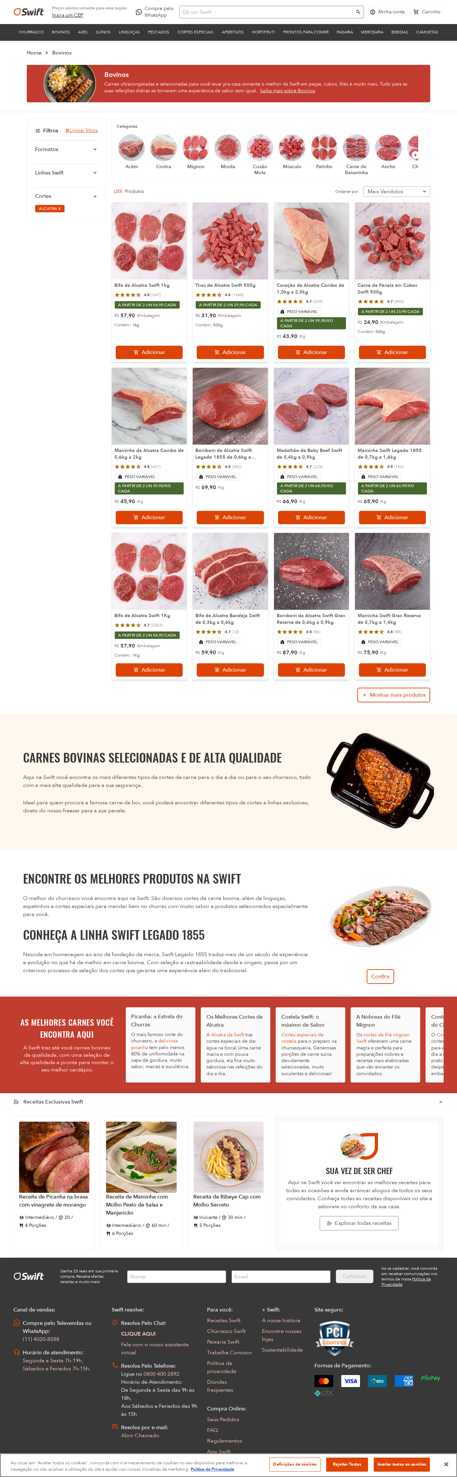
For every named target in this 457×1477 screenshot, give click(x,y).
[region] (228, 1465)
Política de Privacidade (212, 1470)
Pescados (158, 32)
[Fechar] (446, 1464)
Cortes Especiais (195, 32)
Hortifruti (263, 32)
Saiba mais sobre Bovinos (287, 91)
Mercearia (372, 32)
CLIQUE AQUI (138, 1334)
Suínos (103, 32)
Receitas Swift (224, 1320)
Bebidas (399, 32)
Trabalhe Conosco (229, 1352)
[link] (67, 15)
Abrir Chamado (140, 1435)
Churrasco (31, 32)
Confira (380, 976)
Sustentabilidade (282, 1350)
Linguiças (129, 32)
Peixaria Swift (223, 1342)
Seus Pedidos (223, 1419)
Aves (83, 32)
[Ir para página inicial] (28, 12)
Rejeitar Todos (347, 1464)
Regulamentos (224, 1441)
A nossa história (281, 1320)
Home (34, 52)
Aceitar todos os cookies (401, 1464)
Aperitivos (233, 32)
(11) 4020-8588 (41, 1339)
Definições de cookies (295, 1464)
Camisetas (427, 32)
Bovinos (61, 32)
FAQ (212, 1430)
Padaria (345, 32)
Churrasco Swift (226, 1331)
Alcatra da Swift (227, 1035)
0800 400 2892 (161, 1374)
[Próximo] (416, 155)
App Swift (219, 1451)
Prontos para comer (306, 32)
